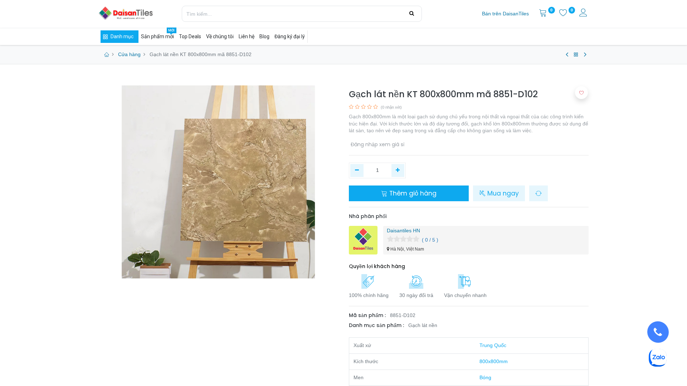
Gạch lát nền (422, 325)
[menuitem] (505, 14)
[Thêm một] (398, 170)
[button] (538, 193)
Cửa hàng (129, 54)
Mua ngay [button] (502, 193)
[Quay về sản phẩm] (576, 55)
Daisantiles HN (403, 230)
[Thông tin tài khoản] (584, 13)
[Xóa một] (357, 170)
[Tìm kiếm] (411, 13)
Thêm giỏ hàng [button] (412, 193)
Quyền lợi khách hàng (377, 266)
